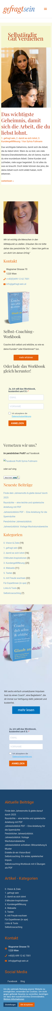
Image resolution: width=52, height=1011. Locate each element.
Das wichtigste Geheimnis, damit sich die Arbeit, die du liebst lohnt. (25, 123)
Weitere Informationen (13, 999)
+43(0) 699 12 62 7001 (19, 955)
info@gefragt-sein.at (16, 284)
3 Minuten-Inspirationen (15, 558)
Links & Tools (10, 588)
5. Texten (7, 573)
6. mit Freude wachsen (14, 578)
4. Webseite (9, 568)
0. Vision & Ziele (11, 543)
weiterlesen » (7, 181)
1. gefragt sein (8, 138)
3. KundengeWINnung (14, 563)
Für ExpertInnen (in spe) (15, 583)
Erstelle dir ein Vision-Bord (17, 852)
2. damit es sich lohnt (26, 138)
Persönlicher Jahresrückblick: (17, 521)
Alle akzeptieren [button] (26, 1005)
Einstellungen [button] (10, 1005)
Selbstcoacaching (12, 593)
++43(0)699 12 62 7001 (17, 279)
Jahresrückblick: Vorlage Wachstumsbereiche (25, 526)
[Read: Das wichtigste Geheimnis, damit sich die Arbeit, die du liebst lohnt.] (26, 77)
